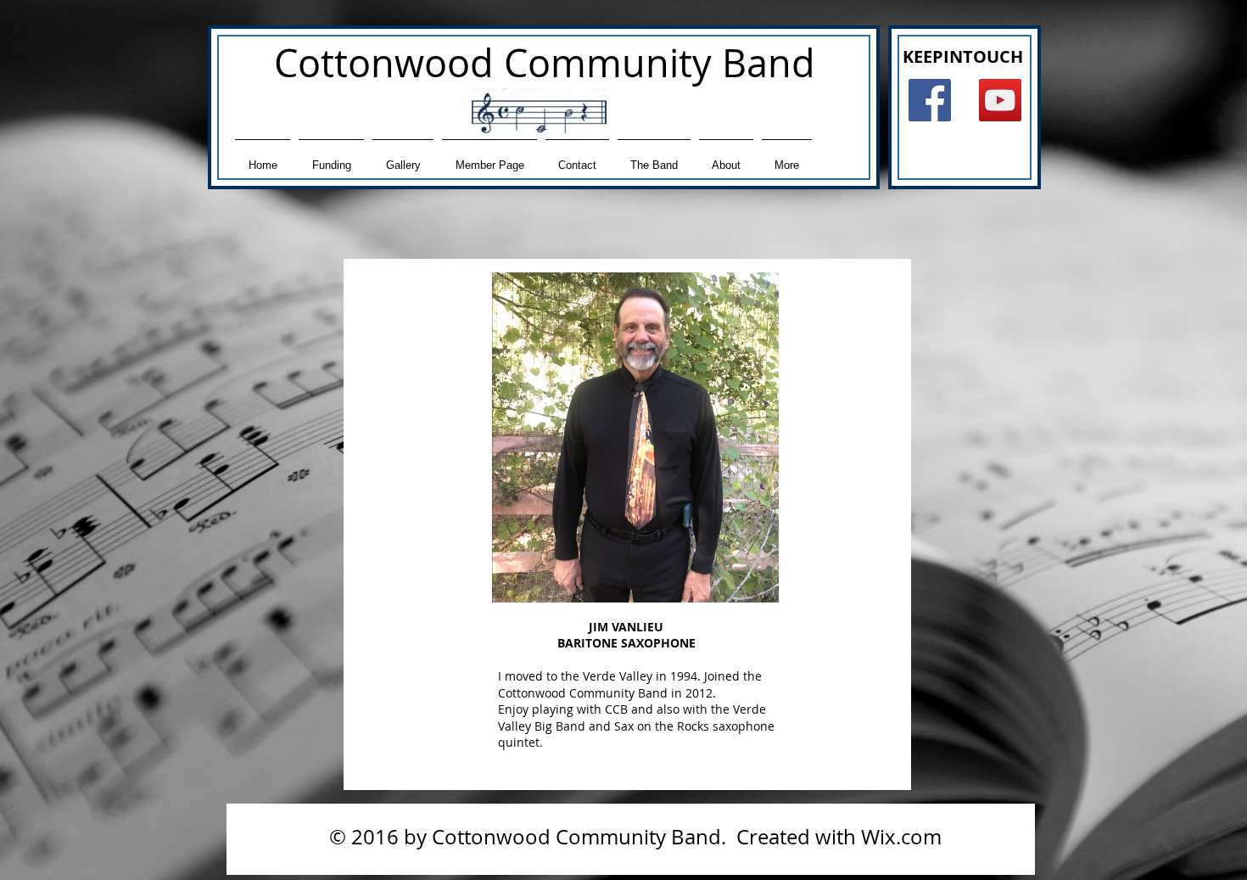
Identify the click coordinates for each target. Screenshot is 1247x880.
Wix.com (901, 836)
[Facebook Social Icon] (930, 100)
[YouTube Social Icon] (1000, 100)
